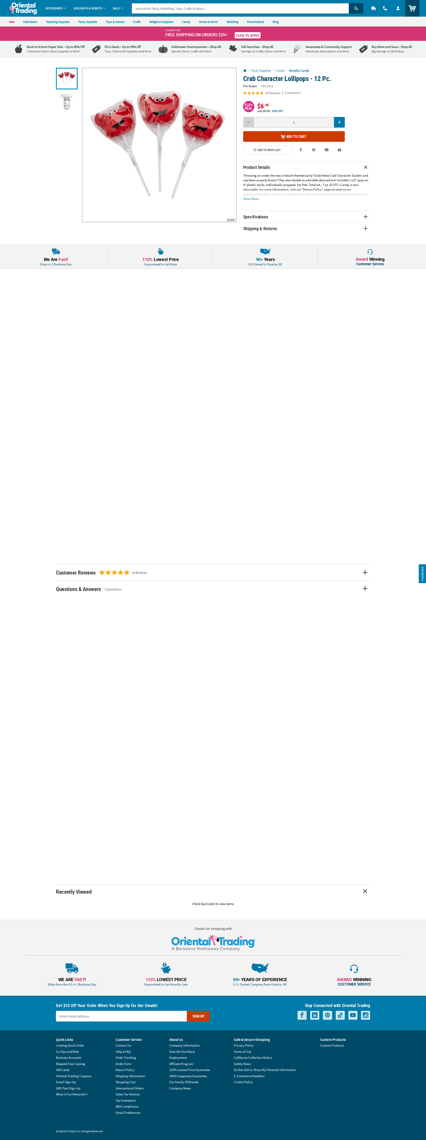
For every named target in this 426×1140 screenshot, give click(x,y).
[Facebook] (302, 1015)
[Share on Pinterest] (313, 150)
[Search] (356, 8)
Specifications (255, 217)
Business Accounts (68, 1057)
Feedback (422, 573)
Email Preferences (128, 1112)
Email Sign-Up (66, 1082)
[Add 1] (339, 122)
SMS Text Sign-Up (68, 1088)
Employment (178, 1057)
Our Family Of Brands (183, 1082)
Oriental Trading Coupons (73, 1076)
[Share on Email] (326, 150)
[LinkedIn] (314, 1015)
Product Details (256, 167)
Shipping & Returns (260, 228)
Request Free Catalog (70, 1064)
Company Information (184, 1045)
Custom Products (332, 1045)
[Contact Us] (385, 8)
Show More (250, 198)
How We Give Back (182, 1051)
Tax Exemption (126, 1100)
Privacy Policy (244, 1045)
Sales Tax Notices (128, 1094)
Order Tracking (126, 1057)
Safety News (242, 1064)
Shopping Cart (126, 1082)
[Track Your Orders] (373, 8)
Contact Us (123, 1045)
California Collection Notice (253, 1057)
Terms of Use (242, 1051)
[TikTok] (340, 1015)
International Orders (130, 1088)
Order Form (123, 1064)
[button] (159, 145)
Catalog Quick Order (70, 1045)
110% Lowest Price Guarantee (189, 1070)
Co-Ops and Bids (67, 1051)
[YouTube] (352, 1015)
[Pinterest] (327, 1015)
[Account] (398, 8)
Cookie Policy (243, 1082)
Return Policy (125, 1070)
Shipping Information (130, 1076)
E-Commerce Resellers (249, 1076)
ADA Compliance (127, 1106)
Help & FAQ (123, 1051)
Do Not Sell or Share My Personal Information (265, 1070)
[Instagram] (365, 1015)
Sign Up (198, 1016)
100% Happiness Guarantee (188, 1076)
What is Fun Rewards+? (71, 1094)
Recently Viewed (73, 891)
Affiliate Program (181, 1064)
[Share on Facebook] (301, 150)
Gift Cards (62, 1070)
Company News (180, 1088)
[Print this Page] (339, 150)
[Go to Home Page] (245, 71)
